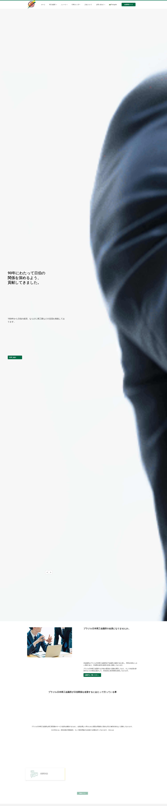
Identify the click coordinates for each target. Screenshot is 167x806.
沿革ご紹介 (12, 357)
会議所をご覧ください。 (92, 675)
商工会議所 (52, 4)
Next (50, 573)
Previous (47, 573)
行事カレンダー (76, 4)
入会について (88, 4)
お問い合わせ (100, 4)
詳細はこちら (82, 793)
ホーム (43, 4)
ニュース (63, 4)
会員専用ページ (128, 4)
